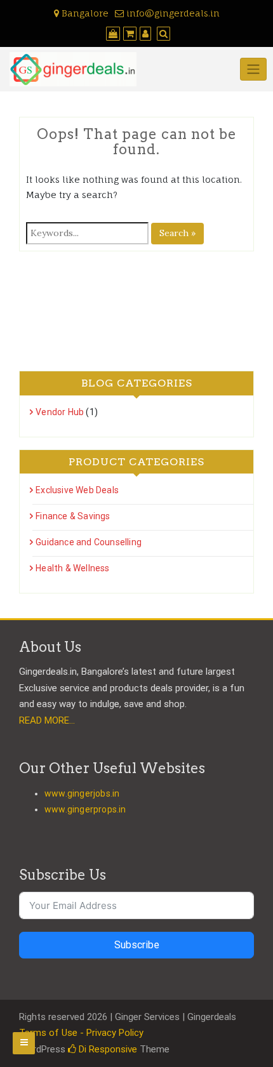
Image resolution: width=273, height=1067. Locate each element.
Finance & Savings (73, 516)
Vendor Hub (60, 412)
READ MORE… (47, 720)
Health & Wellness (72, 568)
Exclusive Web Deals (77, 490)
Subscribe (136, 945)
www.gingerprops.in (85, 809)
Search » (177, 233)
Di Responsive (106, 1049)
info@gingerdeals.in (172, 13)
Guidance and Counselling (89, 542)
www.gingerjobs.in (81, 793)
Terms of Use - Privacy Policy (81, 1032)
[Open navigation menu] (24, 1043)
